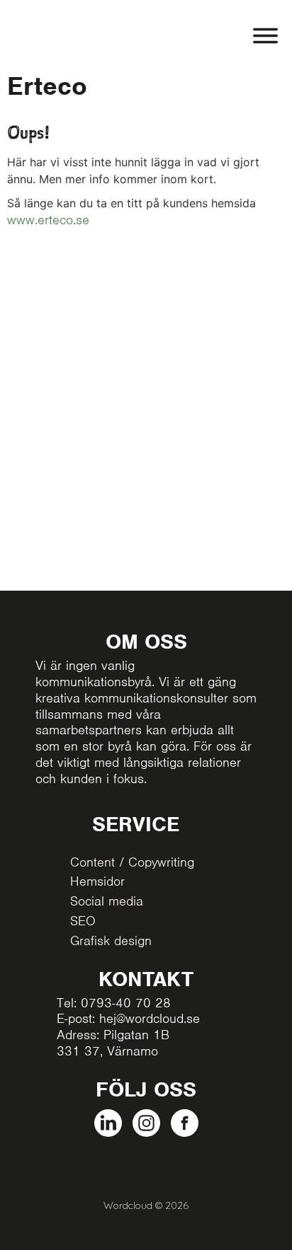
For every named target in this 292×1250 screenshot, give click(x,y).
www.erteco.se (48, 220)
